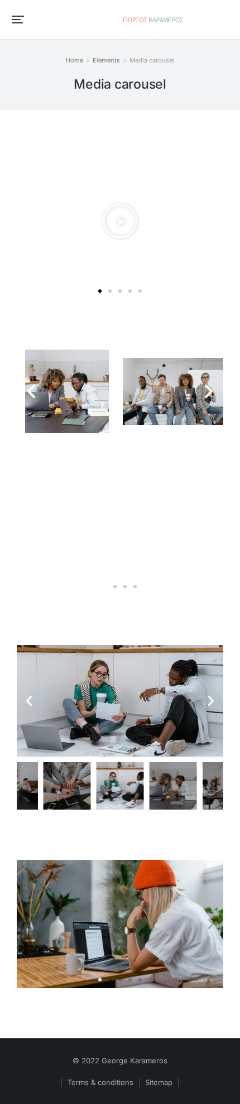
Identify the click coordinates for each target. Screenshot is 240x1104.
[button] (18, 19)
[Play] (120, 221)
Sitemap (158, 1082)
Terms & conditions (100, 1082)
